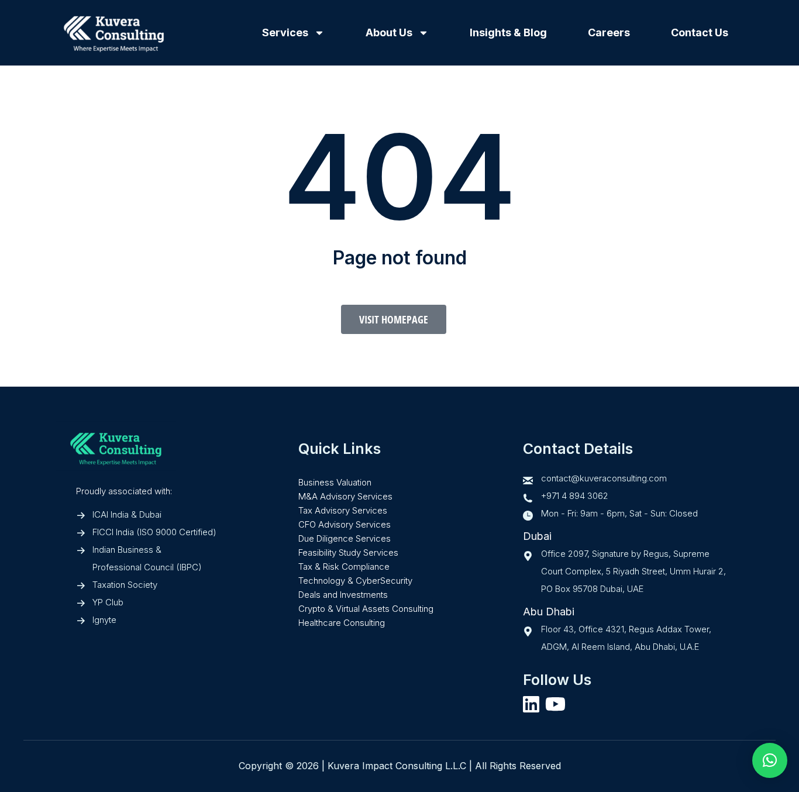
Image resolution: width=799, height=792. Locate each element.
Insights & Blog (508, 32)
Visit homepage (393, 319)
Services (285, 32)
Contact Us (699, 32)
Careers (609, 32)
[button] (769, 760)
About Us (389, 32)
